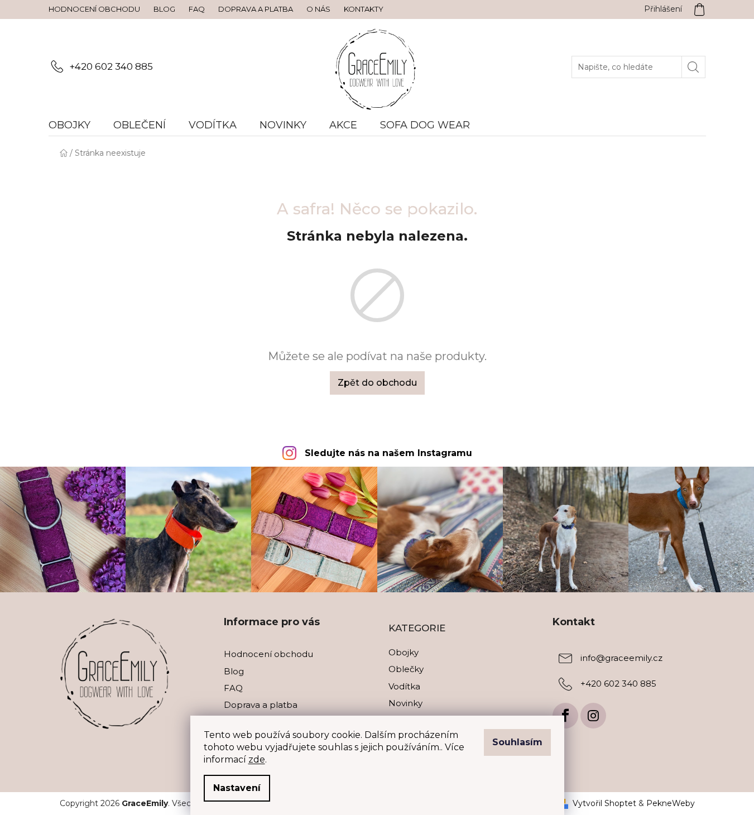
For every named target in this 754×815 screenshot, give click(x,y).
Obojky (403, 652)
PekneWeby (670, 803)
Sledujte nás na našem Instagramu (388, 453)
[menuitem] (75, 125)
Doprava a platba (255, 8)
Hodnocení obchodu (94, 8)
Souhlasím (517, 742)
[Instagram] (593, 715)
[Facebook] (565, 715)
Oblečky (406, 669)
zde (256, 759)
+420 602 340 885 (111, 66)
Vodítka (404, 686)
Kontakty (363, 8)
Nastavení (237, 788)
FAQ (197, 8)
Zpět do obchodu (377, 382)
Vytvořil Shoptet (604, 803)
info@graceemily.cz (621, 658)
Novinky (405, 703)
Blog (164, 8)
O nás (318, 8)
